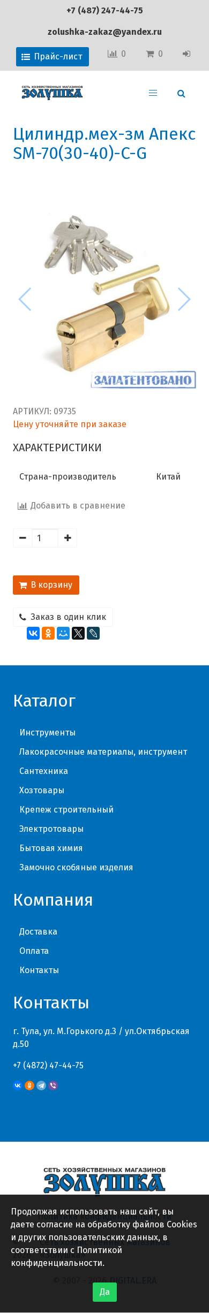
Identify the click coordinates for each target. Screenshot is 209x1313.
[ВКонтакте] (33, 633)
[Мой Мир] (63, 633)
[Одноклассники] (48, 633)
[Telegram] (41, 1085)
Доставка (38, 932)
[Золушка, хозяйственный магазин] (52, 93)
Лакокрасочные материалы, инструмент (103, 752)
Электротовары (51, 829)
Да (105, 1292)
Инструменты (47, 732)
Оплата (34, 951)
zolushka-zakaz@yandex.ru (105, 32)
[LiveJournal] (93, 633)
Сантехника (43, 771)
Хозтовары (41, 790)
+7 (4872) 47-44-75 (48, 1065)
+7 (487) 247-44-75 (104, 10)
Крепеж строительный (66, 810)
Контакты (39, 970)
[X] (78, 633)
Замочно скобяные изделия (76, 867)
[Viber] (53, 1085)
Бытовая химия (51, 848)
